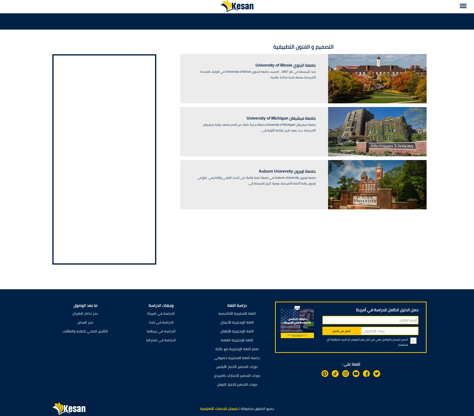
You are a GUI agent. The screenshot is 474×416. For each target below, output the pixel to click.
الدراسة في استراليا (161, 340)
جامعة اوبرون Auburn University (287, 171)
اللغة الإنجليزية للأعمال (237, 322)
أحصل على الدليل (342, 331)
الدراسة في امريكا (161, 313)
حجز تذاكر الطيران (85, 313)
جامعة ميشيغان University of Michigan (281, 118)
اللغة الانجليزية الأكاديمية (237, 313)
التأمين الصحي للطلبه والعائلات (85, 331)
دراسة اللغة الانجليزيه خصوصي (237, 358)
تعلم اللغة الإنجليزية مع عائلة (237, 349)
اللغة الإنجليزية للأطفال (237, 331)
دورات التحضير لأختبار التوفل (237, 384)
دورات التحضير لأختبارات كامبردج (237, 376)
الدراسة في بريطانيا (161, 331)
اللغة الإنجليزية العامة (237, 340)
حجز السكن (85, 322)
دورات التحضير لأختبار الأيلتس (237, 367)
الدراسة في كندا (161, 322)
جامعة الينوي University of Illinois (286, 65)
